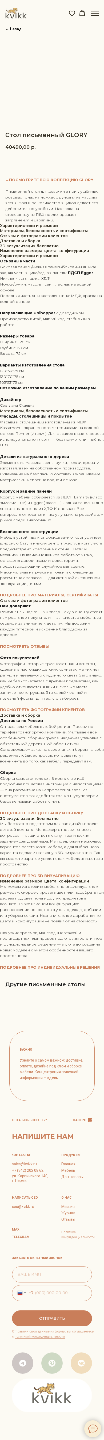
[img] (52, 1363)
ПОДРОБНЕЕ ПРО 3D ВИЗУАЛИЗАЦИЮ (40, 875)
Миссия (68, 1206)
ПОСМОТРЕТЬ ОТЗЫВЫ (24, 646)
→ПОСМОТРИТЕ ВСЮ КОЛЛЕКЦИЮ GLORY (49, 180)
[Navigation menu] (95, 13)
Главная (68, 1164)
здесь (52, 1078)
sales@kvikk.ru (24, 1164)
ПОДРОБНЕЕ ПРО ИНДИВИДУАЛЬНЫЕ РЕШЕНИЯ (50, 967)
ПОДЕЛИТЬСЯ (68, 162)
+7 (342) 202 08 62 (27, 1170)
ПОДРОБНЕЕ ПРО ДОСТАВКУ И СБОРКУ (41, 813)
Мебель (68, 1170)
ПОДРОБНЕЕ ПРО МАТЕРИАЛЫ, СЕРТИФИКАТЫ (49, 595)
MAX (15, 1229)
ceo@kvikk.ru (23, 1206)
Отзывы (68, 1219)
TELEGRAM (21, 1237)
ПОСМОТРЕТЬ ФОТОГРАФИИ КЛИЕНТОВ (42, 709)
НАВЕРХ (79, 1120)
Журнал (68, 1213)
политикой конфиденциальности (40, 1336)
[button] (72, 13)
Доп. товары (72, 1177)
